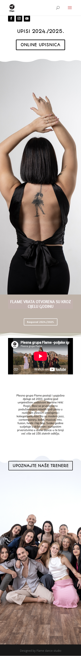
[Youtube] (27, 18)
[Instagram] (19, 18)
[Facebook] (11, 18)
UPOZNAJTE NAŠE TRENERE (41, 465)
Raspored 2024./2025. (40, 321)
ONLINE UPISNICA (40, 44)
